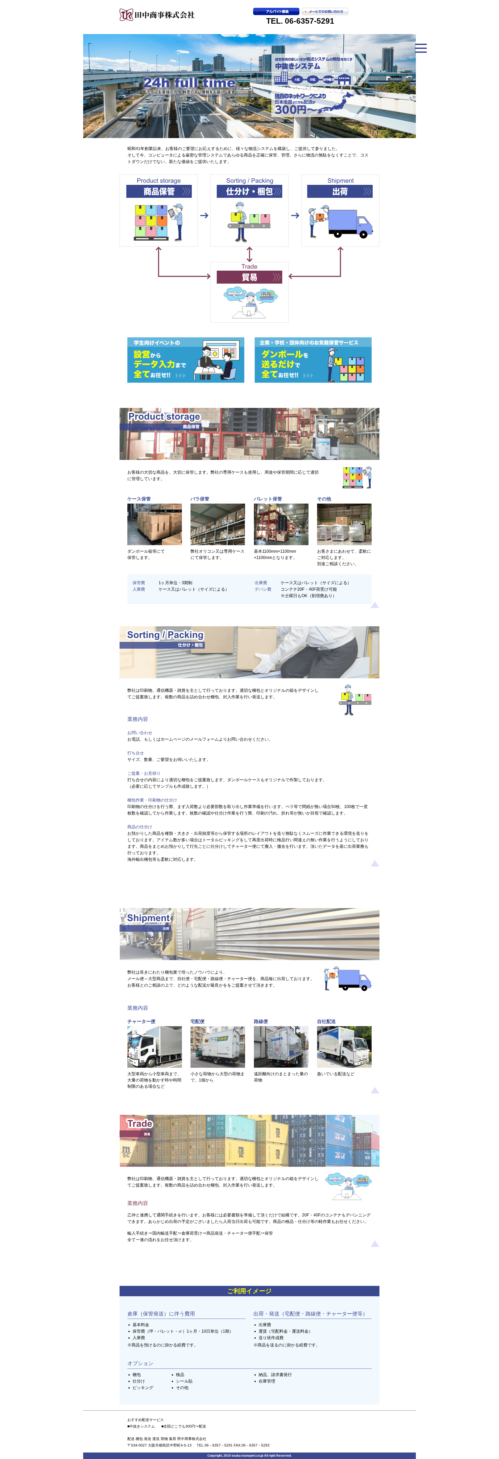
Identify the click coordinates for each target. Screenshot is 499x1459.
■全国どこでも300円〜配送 (183, 1426)
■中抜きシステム (141, 1426)
